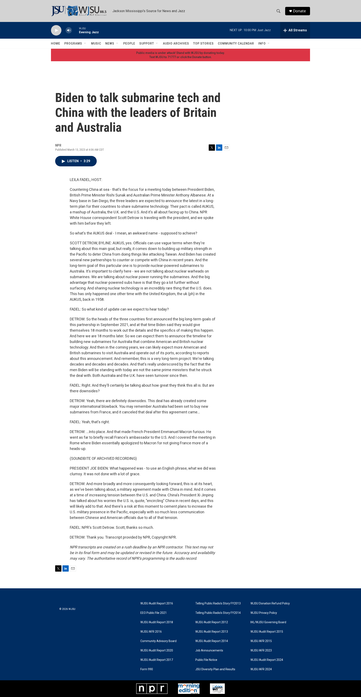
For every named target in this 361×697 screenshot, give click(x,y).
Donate (299, 11)
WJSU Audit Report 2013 (211, 631)
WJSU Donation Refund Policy (270, 603)
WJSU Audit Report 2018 (156, 622)
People (129, 43)
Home (55, 43)
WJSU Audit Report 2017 (156, 659)
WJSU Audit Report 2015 (266, 631)
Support (146, 43)
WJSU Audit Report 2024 (266, 659)
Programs (73, 43)
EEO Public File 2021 (153, 612)
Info (262, 43)
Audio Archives (176, 43)
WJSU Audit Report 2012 (211, 622)
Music (96, 43)
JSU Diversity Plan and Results (215, 669)
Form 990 (146, 669)
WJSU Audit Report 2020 (156, 650)
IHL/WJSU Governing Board (268, 622)
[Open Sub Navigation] (85, 43)
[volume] (68, 30)
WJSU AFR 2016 (151, 631)
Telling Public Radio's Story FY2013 (218, 603)
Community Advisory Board (158, 641)
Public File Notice (206, 659)
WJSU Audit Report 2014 (211, 641)
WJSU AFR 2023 (261, 650)
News (109, 43)
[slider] (75, 30)
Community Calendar (236, 43)
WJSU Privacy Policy (263, 612)
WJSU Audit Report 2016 (156, 603)
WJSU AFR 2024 (261, 669)
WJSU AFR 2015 (261, 641)
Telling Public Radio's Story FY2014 (218, 612)
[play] (56, 30)
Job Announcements (209, 650)
